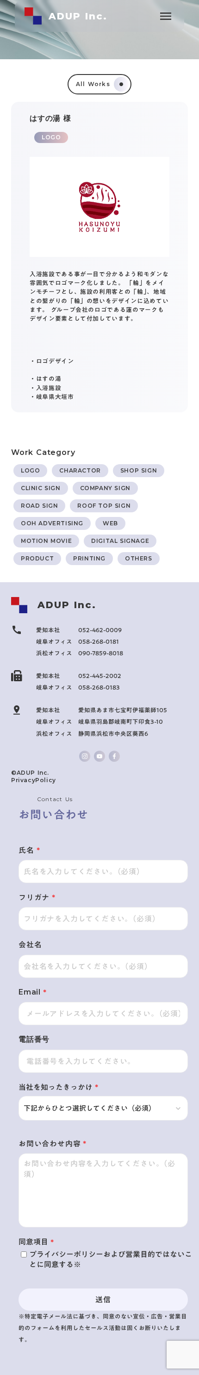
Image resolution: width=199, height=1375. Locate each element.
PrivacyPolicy (33, 780)
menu (165, 16)
